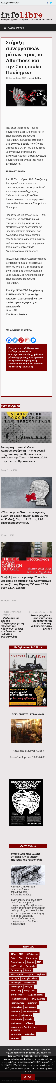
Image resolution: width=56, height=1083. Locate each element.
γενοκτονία (29, 982)
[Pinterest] (21, 338)
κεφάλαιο (15, 1011)
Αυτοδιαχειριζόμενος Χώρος (28, 750)
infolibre (37, 78)
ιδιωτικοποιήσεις (19, 999)
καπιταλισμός (17, 1003)
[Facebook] (47, 2)
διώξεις (28, 986)
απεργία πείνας (29, 978)
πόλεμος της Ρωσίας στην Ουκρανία (24, 1028)
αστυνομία (16, 982)
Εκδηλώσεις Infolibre (28, 647)
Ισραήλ (30, 962)
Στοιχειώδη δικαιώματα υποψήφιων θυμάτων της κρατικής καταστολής (26, 856)
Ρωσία (28, 970)
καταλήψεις (16, 1007)
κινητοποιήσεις (30, 1011)
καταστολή (30, 1007)
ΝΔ (21, 966)
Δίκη (21, 958)
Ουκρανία (30, 966)
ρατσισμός (16, 1034)
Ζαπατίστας (32, 958)
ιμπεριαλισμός (38, 999)
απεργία (15, 978)
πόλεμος (29, 1023)
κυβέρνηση (26, 1015)
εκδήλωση (16, 991)
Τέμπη (30, 974)
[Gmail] (27, 338)
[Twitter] (51, 2)
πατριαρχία (16, 1019)
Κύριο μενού (16, 27)
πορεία (28, 1019)
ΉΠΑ (13, 954)
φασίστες (15, 1038)
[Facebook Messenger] (33, 338)
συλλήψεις (30, 1034)
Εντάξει (28, 1077)
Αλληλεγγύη (32, 954)
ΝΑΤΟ (13, 966)
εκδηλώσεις (29, 991)
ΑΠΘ (21, 954)
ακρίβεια (41, 974)
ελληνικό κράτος (35, 995)
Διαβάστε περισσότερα (24, 922)
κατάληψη (32, 1003)
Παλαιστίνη (16, 970)
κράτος (14, 1015)
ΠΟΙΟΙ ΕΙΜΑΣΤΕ (20, 714)
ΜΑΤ (39, 962)
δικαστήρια (16, 986)
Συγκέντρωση (17, 974)
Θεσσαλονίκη (17, 962)
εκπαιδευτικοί (17, 995)
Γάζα (13, 958)
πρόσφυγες (16, 1023)
